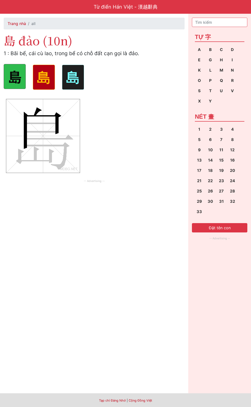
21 (199, 180)
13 (199, 160)
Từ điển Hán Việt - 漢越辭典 (126, 7)
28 (232, 191)
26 (210, 191)
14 (210, 160)
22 (210, 180)
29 (199, 201)
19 (221, 170)
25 (199, 191)
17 (199, 170)
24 (232, 180)
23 (221, 180)
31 (221, 201)
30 (210, 201)
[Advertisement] (94, 218)
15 (221, 160)
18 (210, 170)
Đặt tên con (220, 227)
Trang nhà (17, 23)
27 (221, 191)
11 (221, 149)
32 (232, 201)
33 (199, 211)
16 (232, 160)
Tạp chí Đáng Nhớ (112, 400)
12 (232, 149)
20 (232, 170)
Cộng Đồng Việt (140, 400)
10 (210, 149)
